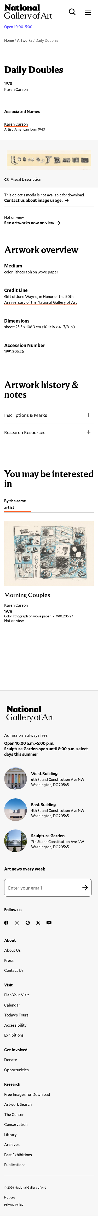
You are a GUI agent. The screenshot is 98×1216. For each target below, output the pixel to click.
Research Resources (24, 432)
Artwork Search (18, 1104)
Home (9, 40)
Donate (10, 1059)
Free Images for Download (27, 1094)
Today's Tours (16, 1015)
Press (9, 960)
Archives (12, 1144)
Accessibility (15, 1025)
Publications (14, 1164)
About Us (12, 950)
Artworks (24, 40)
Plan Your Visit (16, 994)
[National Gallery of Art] (49, 712)
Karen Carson (16, 124)
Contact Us (14, 970)
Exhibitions (14, 1035)
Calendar (12, 1005)
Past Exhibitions (18, 1154)
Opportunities (16, 1069)
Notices (9, 1197)
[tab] (17, 504)
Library (10, 1134)
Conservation (15, 1124)
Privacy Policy (13, 1204)
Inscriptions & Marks (25, 415)
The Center (14, 1114)
